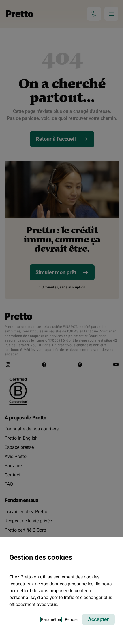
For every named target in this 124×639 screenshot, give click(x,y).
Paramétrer (51, 619)
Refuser (72, 619)
